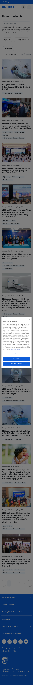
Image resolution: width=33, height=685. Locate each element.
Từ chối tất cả (16, 359)
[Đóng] (29, 319)
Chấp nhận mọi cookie (16, 363)
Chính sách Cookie (15, 349)
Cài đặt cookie (16, 354)
